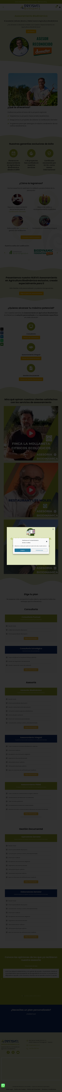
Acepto (22, 550)
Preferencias (39, 550)
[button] (46, 541)
